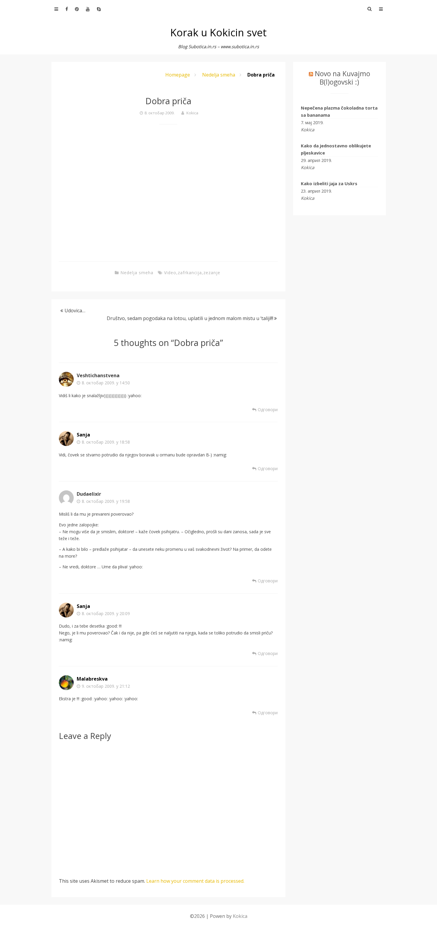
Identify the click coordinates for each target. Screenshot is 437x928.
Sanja (83, 434)
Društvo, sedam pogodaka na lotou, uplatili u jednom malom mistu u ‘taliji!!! (190, 318)
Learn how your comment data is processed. (195, 881)
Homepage (177, 74)
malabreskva (92, 679)
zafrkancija (190, 272)
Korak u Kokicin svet (218, 32)
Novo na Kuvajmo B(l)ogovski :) (342, 77)
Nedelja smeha (218, 74)
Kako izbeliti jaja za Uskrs (329, 183)
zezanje (211, 272)
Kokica (192, 113)
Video (170, 272)
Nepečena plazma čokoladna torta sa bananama (339, 111)
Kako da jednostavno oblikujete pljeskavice (336, 149)
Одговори (268, 409)
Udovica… (75, 310)
